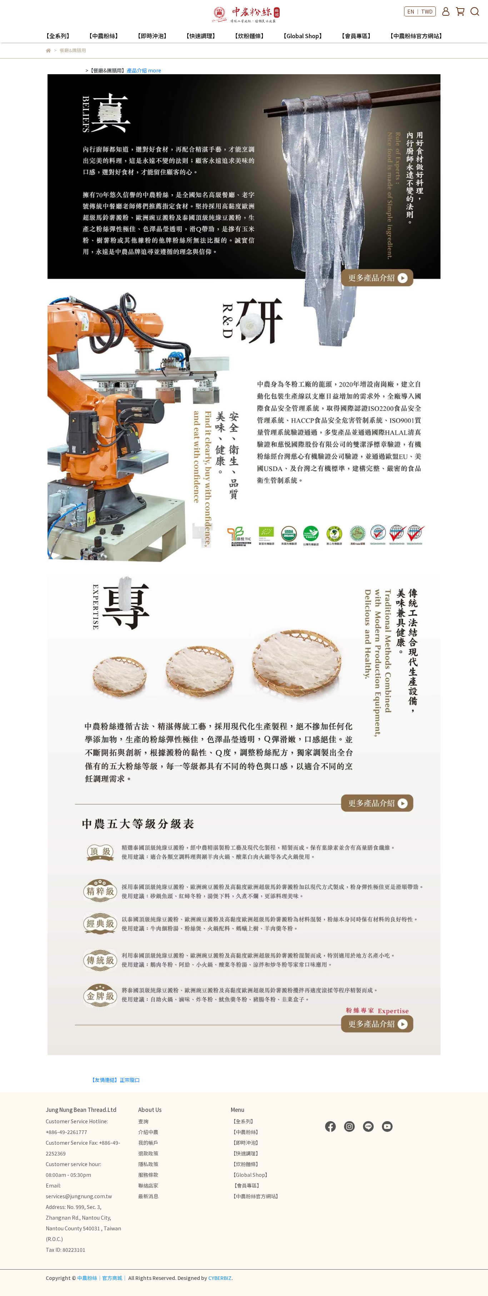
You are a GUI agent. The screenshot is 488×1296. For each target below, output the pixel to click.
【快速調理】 (201, 36)
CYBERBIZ (219, 1277)
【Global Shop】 (303, 36)
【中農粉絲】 (103, 36)
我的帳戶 (148, 1142)
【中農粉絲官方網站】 (416, 36)
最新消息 (148, 1196)
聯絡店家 (148, 1185)
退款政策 (148, 1153)
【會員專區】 (356, 36)
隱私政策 (148, 1164)
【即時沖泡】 (152, 36)
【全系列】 (58, 36)
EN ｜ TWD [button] (420, 11)
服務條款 (148, 1174)
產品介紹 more (144, 70)
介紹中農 (148, 1131)
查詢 (143, 1121)
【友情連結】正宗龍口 (115, 1079)
